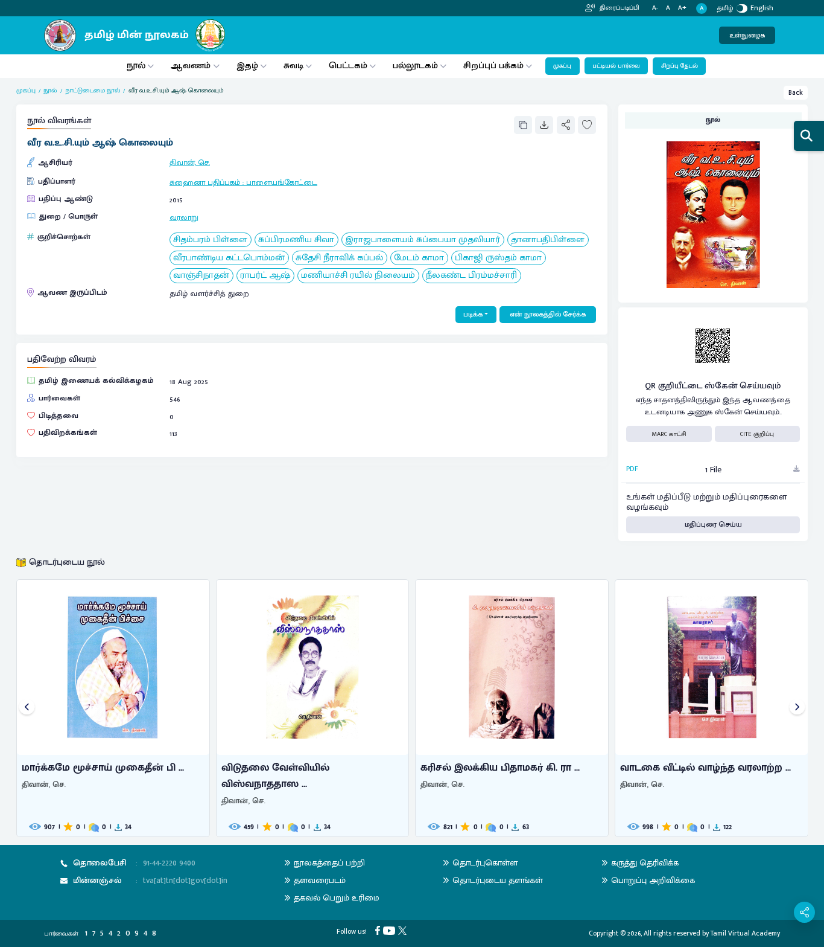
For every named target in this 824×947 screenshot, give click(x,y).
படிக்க (473, 314)
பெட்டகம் (348, 65)
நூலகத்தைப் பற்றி (329, 862)
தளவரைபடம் (320, 880)
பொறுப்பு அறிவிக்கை (653, 880)
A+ (682, 8)
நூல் (136, 65)
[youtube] (390, 930)
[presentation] (26, 708)
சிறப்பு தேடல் (679, 66)
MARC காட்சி (668, 434)
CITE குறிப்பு (757, 434)
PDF (632, 469)
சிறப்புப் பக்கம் (493, 65)
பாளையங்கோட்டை (281, 182)
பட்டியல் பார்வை (616, 66)
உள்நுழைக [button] (747, 35)
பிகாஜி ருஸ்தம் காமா (498, 258)
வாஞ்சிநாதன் (201, 276)
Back (795, 92)
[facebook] (379, 930)
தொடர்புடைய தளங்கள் (497, 880)
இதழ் (247, 65)
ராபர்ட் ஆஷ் (265, 276)
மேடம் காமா (419, 258)
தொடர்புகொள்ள (485, 862)
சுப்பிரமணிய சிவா (296, 240)
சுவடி (293, 65)
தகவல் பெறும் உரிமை (336, 897)
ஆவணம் (192, 65)
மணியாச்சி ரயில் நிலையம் (358, 276)
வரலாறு (184, 217)
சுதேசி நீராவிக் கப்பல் (339, 258)
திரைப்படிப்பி (618, 7)
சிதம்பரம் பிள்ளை (210, 240)
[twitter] (404, 930)
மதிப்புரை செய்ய (713, 524)
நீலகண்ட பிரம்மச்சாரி (471, 276)
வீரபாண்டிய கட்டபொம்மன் (229, 258)
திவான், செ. (190, 162)
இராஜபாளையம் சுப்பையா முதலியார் (422, 240)
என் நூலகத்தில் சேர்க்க (548, 314)
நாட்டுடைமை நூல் (92, 90)
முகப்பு (562, 66)
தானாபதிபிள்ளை (548, 240)
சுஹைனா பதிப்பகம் (205, 182)
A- (655, 8)
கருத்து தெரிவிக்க (645, 862)
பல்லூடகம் (415, 65)
